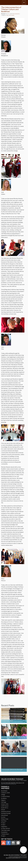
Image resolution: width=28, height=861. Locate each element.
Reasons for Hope (7, 720)
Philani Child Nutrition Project (4, 820)
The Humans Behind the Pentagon (12, 769)
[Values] (10, 2)
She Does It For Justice (9, 737)
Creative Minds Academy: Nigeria (5, 798)
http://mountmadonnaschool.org (8, 784)
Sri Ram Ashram (5, 828)
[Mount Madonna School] (23, 849)
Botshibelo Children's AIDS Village (5, 792)
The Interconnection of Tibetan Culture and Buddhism (11, 9)
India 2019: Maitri (10, 15)
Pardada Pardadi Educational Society (5, 815)
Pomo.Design (24, 857)
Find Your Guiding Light (9, 753)
